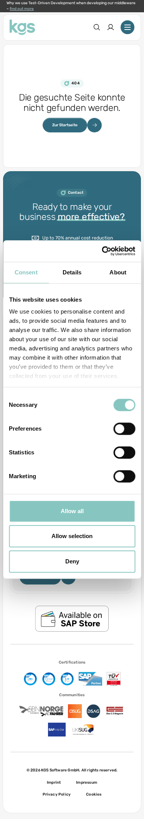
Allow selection (72, 536)
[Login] (110, 27)
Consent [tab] (26, 272)
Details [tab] (72, 272)
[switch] (124, 429)
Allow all (72, 511)
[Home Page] (22, 27)
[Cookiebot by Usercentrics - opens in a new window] (102, 251)
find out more (22, 9)
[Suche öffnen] (97, 27)
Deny (72, 561)
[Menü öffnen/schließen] (127, 27)
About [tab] (117, 272)
